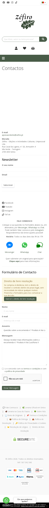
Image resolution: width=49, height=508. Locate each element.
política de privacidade (15, 371)
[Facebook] (4, 2)
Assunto (6, 326)
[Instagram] (12, 2)
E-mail (5, 316)
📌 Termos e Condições (37, 415)
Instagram (8, 210)
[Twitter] (8, 2)
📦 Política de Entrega (18, 419)
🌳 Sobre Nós (40, 411)
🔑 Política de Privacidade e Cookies (30, 423)
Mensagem (7, 335)
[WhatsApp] (24, 245)
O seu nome (7, 165)
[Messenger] (9, 245)
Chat (42, 227)
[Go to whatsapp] (6, 500)
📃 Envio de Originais (13, 415)
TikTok (7, 214)
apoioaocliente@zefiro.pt (12, 135)
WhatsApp (32, 227)
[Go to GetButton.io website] (6, 505)
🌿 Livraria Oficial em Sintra (33, 407)
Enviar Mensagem (11, 388)
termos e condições (32, 368)
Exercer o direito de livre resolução (20, 299)
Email (4, 174)
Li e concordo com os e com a (25, 369)
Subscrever (8, 185)
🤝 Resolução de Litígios (17, 427)
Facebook (8, 203)
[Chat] (39, 245)
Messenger (22, 227)
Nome (5, 307)
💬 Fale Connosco (10, 407)
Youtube (8, 206)
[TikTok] (16, 2)
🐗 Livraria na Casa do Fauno (17, 411)
